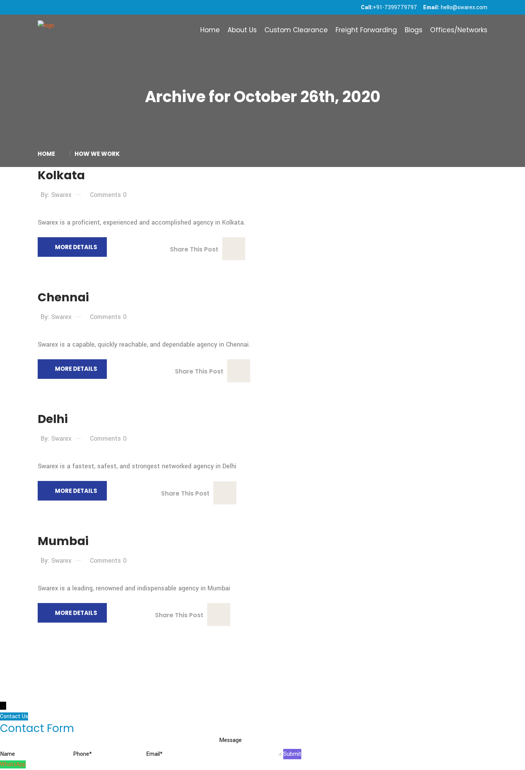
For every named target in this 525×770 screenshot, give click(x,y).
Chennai (63, 297)
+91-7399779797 (395, 7)
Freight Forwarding (366, 30)
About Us (242, 30)
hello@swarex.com (464, 7)
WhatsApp (13, 764)
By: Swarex (56, 194)
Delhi (53, 419)
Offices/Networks (458, 30)
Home (210, 30)
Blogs (413, 30)
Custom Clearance (296, 30)
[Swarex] (46, 30)
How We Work (97, 154)
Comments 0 (108, 194)
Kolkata (61, 175)
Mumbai (63, 541)
